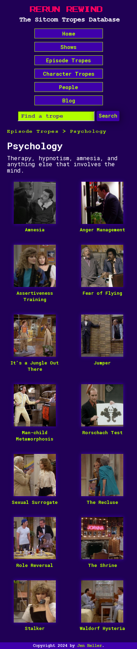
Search (108, 115)
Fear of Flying (102, 293)
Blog (68, 100)
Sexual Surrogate (35, 502)
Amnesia (35, 229)
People (68, 87)
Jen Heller (89, 645)
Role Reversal (34, 565)
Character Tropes (68, 73)
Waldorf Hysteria (102, 628)
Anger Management (102, 229)
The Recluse (102, 502)
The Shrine (102, 565)
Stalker (35, 628)
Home (68, 33)
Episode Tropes (68, 60)
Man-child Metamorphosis (34, 435)
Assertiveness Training (35, 296)
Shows (68, 46)
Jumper (102, 363)
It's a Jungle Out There (35, 366)
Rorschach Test (102, 432)
